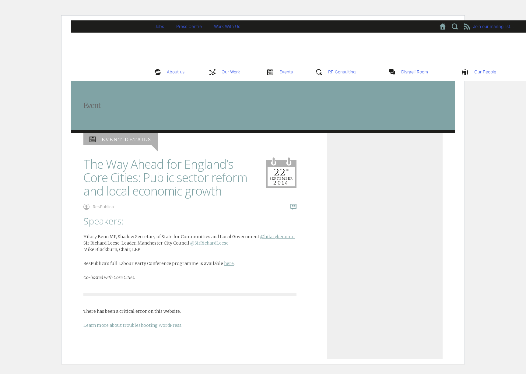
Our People (485, 71)
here (229, 263)
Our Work (231, 71)
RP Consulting (342, 71)
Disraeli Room (414, 71)
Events (286, 71)
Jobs (159, 26)
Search (455, 26)
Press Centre (189, 26)
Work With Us (227, 26)
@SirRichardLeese (209, 243)
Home (443, 26)
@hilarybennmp (277, 236)
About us (175, 71)
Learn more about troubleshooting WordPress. (132, 325)
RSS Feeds (467, 26)
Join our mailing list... (493, 26)
